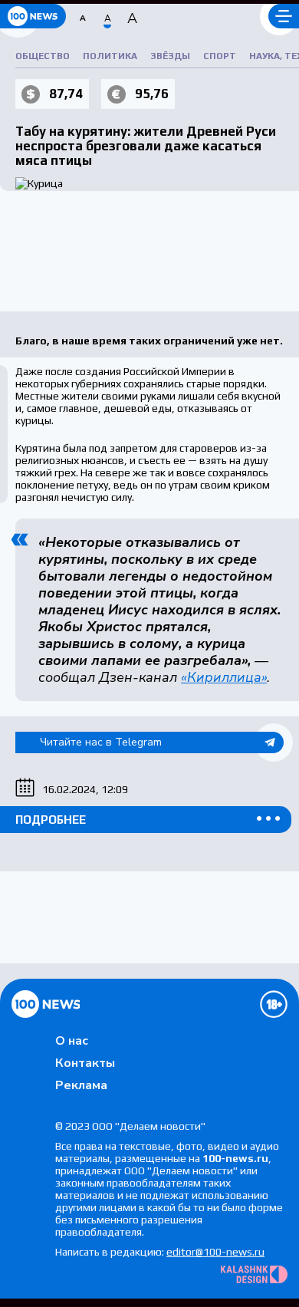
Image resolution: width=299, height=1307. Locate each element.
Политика (110, 56)
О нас (71, 1040)
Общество (42, 56)
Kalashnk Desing (254, 1274)
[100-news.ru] (33, 16)
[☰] (283, 16)
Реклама (81, 1085)
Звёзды (170, 56)
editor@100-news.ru (215, 1252)
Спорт (219, 56)
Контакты (85, 1063)
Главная (46, 1004)
